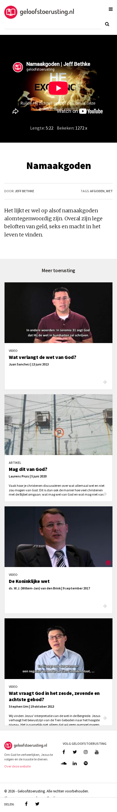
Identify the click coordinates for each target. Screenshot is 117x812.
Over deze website (17, 766)
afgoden (97, 191)
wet (109, 191)
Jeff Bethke (24, 191)
